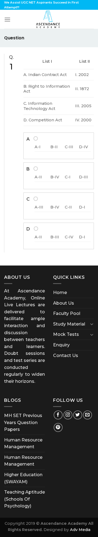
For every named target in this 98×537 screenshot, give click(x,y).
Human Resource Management (23, 443)
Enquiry (61, 345)
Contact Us (65, 355)
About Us (63, 303)
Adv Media (80, 529)
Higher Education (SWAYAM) (23, 478)
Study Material (69, 324)
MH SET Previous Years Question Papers (23, 422)
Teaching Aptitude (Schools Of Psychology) (24, 498)
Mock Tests (66, 334)
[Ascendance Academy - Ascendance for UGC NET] (49, 19)
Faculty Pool (66, 313)
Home (60, 292)
